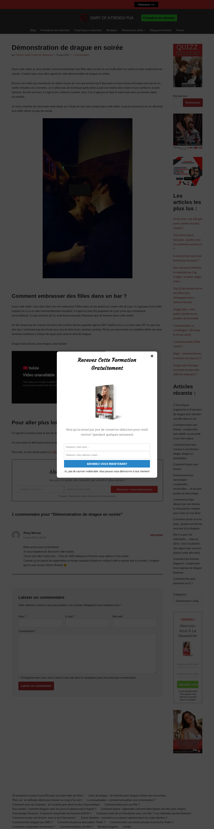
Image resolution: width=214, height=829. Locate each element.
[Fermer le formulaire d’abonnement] (153, 357)
